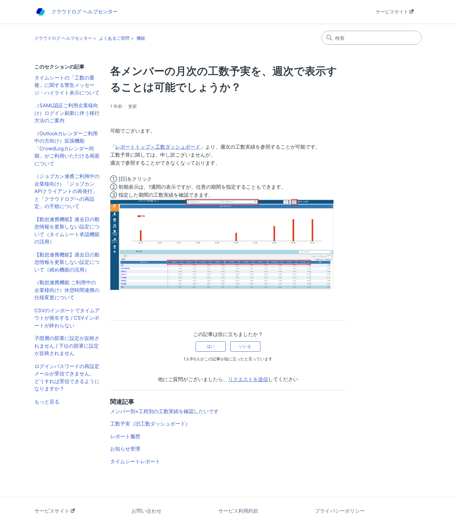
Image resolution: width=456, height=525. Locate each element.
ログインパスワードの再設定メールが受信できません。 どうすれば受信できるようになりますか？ (66, 377)
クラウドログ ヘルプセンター (63, 38)
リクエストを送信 (248, 379)
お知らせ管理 (125, 449)
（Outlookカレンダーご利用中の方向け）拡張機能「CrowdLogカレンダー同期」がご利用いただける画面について (66, 148)
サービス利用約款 (238, 511)
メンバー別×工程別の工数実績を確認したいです (164, 411)
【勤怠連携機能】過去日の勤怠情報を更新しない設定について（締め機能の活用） (66, 262)
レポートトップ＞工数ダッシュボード (157, 147)
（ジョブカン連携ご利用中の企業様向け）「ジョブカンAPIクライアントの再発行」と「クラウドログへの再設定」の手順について (66, 191)
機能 (141, 38)
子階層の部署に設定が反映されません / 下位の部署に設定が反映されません (66, 345)
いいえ (245, 346)
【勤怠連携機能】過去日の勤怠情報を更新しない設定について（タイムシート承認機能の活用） (66, 230)
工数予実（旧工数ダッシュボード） (150, 423)
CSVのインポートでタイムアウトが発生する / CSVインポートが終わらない (67, 318)
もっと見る (46, 401)
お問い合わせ (147, 511)
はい (211, 346)
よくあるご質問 (114, 38)
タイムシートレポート (135, 461)
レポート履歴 (125, 436)
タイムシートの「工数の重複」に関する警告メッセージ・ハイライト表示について (66, 85)
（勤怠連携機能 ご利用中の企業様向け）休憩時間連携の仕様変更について (66, 290)
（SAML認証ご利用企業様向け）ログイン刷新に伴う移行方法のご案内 (66, 113)
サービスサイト (393, 11)
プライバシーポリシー (340, 511)
